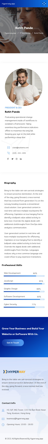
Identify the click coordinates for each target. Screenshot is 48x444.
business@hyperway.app (18, 418)
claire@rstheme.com (20, 148)
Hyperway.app (8, 3)
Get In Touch (13, 342)
